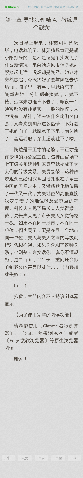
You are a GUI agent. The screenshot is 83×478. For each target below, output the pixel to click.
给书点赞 (46, 7)
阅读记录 (72, 7)
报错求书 (59, 7)
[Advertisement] (41, 407)
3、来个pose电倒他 (8, 458)
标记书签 (33, 7)
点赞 (25, 458)
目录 (41, 458)
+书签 (58, 458)
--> (75, 458)
